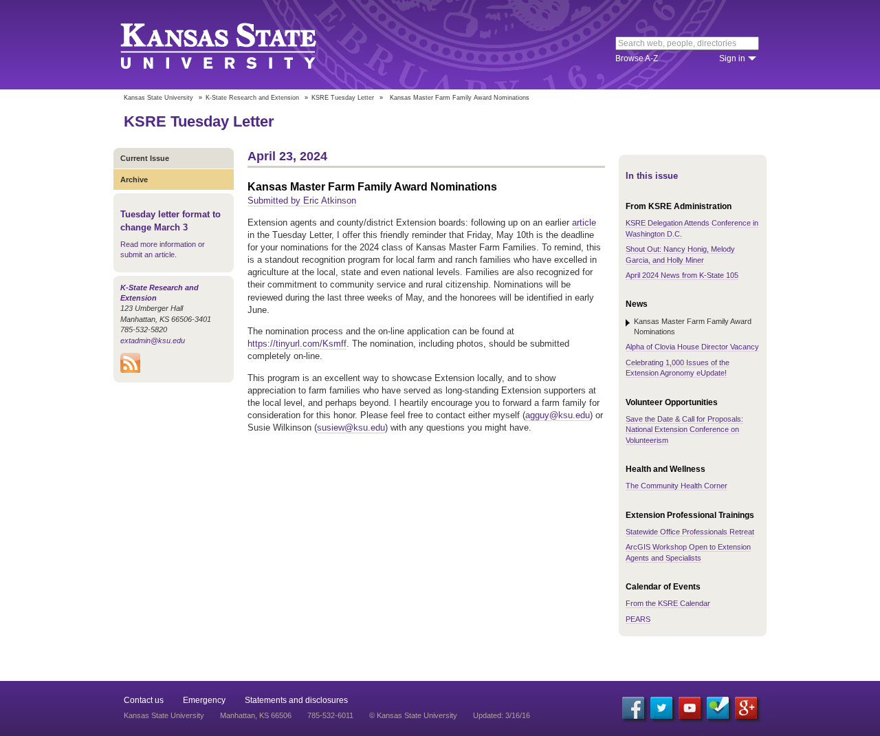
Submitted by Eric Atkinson (302, 200)
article (584, 222)
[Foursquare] (718, 708)
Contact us (144, 700)
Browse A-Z (636, 58)
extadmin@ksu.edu (152, 340)
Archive (134, 179)
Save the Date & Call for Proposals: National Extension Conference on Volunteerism (684, 429)
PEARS (638, 619)
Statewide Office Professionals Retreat (690, 532)
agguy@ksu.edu (557, 415)
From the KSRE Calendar (668, 603)
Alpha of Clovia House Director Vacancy (692, 347)
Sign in (732, 58)
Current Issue (144, 158)
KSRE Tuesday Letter (342, 97)
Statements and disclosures (296, 700)
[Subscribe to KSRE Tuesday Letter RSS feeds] (130, 370)
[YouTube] (690, 708)
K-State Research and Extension (252, 97)
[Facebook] (633, 708)
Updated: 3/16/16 (501, 715)
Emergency (204, 700)
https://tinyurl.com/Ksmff (297, 343)
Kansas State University (235, 44)
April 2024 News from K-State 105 (682, 275)
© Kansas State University (413, 715)
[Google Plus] (746, 708)
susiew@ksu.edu (351, 427)
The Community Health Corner (676, 485)
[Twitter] (661, 708)
